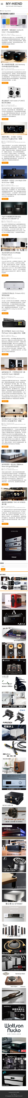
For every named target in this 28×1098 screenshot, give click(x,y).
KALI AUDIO (5, 106)
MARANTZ (5, 222)
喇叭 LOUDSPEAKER (16, 377)
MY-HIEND (17, 1092)
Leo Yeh (4, 68)
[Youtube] (14, 1094)
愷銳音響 (16, 258)
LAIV (3, 69)
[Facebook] (13, 1094)
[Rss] (11, 1094)
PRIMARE (4, 258)
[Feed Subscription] (27, 14)
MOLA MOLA (5, 469)
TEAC (4, 507)
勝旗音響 (7, 507)
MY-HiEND (14, 3)
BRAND (8, 35)
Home (2, 10)
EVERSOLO (5, 142)
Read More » (5, 46)
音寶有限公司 (14, 336)
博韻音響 (10, 469)
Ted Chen (4, 34)
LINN (4, 185)
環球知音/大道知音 (15, 185)
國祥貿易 (14, 69)
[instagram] (16, 1094)
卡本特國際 (13, 35)
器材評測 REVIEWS (8, 69)
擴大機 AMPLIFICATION (20, 69)
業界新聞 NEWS (18, 35)
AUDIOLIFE (5, 35)
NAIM (4, 336)
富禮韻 (9, 106)
